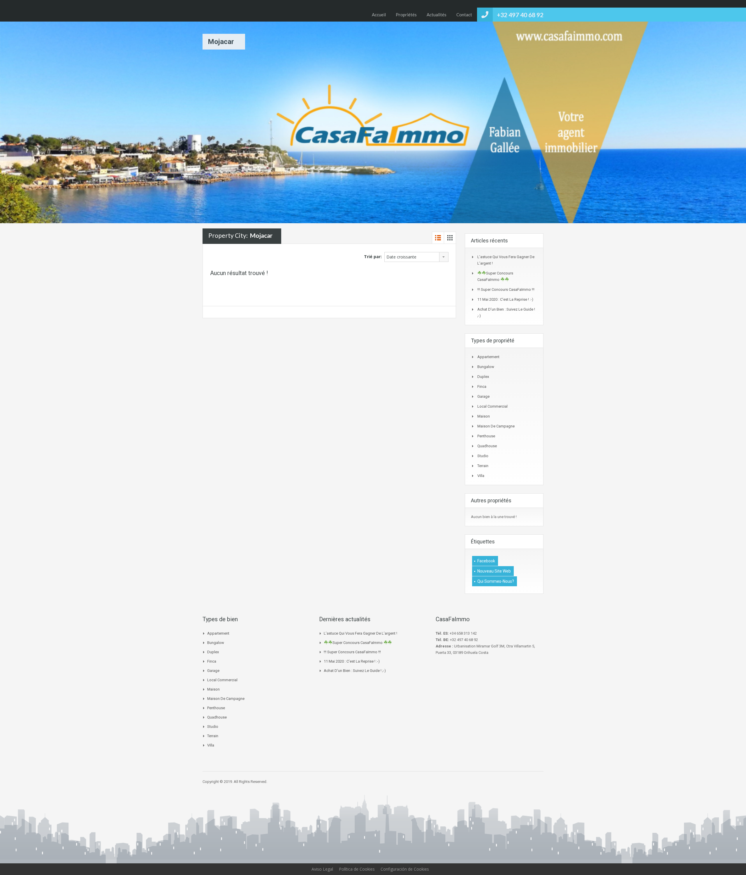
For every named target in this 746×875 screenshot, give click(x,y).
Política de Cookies (357, 869)
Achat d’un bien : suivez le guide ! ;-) (355, 670)
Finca (481, 386)
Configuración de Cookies (405, 869)
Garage (483, 396)
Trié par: (373, 256)
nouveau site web (494, 571)
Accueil (379, 14)
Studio (482, 456)
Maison (483, 416)
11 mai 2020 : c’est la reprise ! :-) (505, 299)
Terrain (482, 466)
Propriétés (406, 14)
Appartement (488, 357)
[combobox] (416, 257)
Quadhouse (487, 446)
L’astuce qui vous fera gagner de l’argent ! (360, 633)
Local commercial (492, 406)
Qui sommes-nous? (495, 581)
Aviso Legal (322, 869)
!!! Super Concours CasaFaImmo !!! (505, 289)
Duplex (483, 376)
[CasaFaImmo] (230, 11)
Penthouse (486, 436)
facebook (486, 561)
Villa (480, 475)
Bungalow (485, 367)
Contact (464, 14)
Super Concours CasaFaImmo (357, 642)
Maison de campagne (496, 426)
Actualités (436, 14)
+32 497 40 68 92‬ (520, 14)
